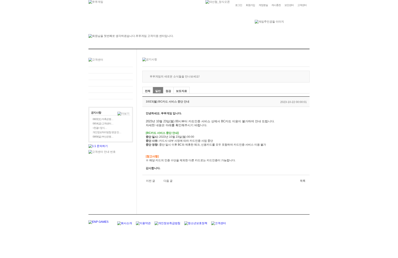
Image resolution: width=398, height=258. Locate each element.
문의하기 (110, 76)
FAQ (110, 70)
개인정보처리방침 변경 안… (107, 132)
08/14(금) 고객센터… (103, 123)
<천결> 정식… (100, 127)
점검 (168, 91)
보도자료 (181, 91)
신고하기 (110, 83)
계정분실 (263, 5)
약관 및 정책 (110, 96)
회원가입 (250, 5)
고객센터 (302, 5)
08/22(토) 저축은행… (103, 119)
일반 (158, 91)
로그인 (238, 5)
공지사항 (110, 89)
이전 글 (150, 180)
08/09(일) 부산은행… (103, 136)
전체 (147, 91)
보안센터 (289, 5)
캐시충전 (276, 5)
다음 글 (168, 180)
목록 (302, 180)
